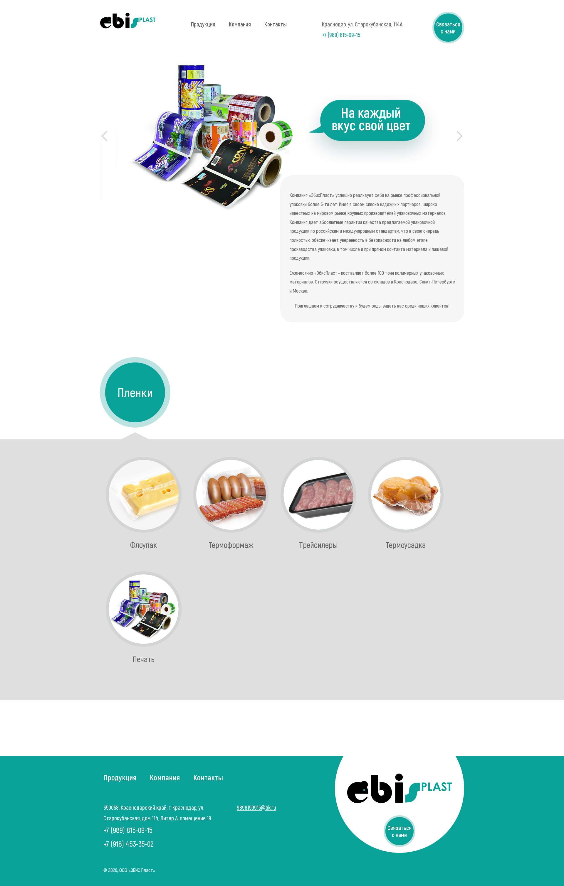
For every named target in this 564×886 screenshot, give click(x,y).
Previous (106, 136)
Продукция (203, 24)
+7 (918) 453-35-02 (128, 843)
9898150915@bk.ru (256, 807)
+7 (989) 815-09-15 (341, 34)
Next (457, 136)
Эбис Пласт (128, 20)
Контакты (275, 24)
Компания (240, 24)
